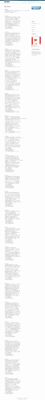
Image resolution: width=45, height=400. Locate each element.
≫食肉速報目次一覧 (33, 27)
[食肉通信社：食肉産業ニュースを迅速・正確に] (7, 1)
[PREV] (32, 35)
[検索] (40, 0)
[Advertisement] (36, 16)
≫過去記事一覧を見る (34, 25)
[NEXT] (40, 35)
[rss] (39, 0)
